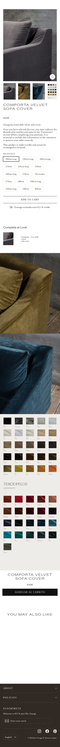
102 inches (40, 174)
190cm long (28, 159)
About (8, 688)
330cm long (11, 189)
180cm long (11, 159)
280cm (21, 181)
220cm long (23, 166)
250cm (26, 174)
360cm (26, 189)
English (8, 737)
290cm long (35, 181)
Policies (10, 697)
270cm (9, 181)
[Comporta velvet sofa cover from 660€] (12, 238)
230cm (38, 166)
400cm (38, 189)
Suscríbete (12, 708)
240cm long (11, 174)
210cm (9, 166)
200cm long (45, 159)
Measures (9, 154)
